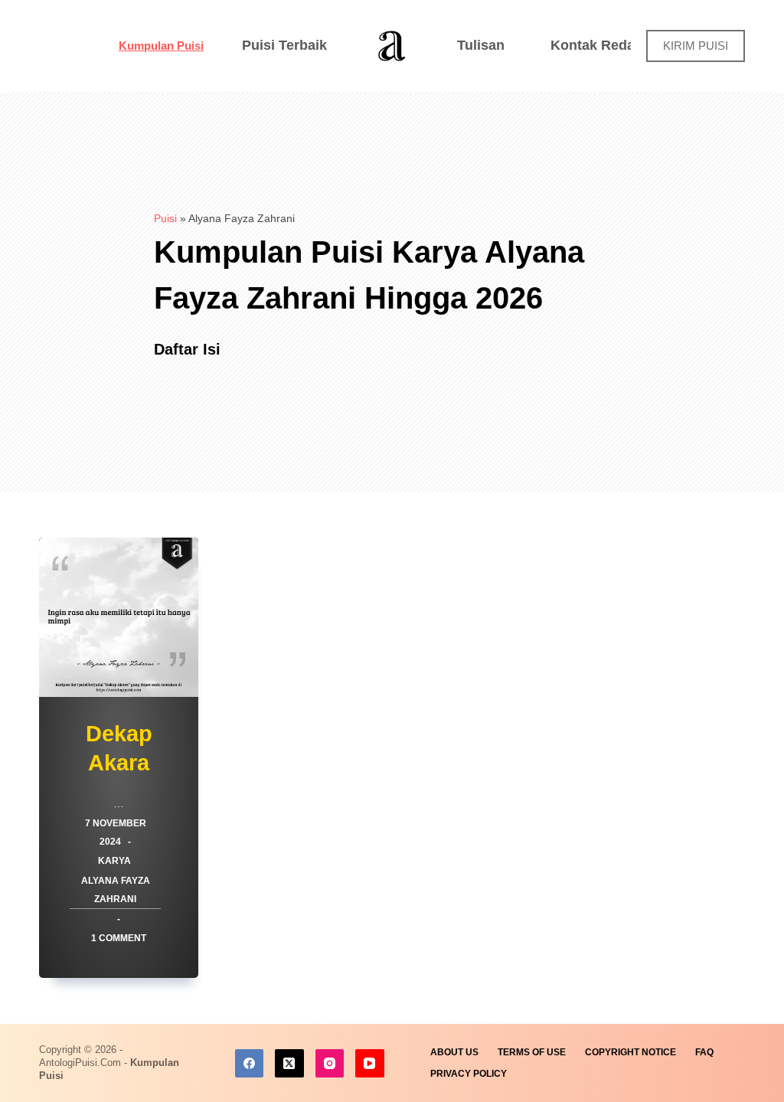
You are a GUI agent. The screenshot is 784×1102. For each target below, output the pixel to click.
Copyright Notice (630, 1052)
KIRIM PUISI (695, 45)
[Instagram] (330, 1063)
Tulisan (481, 45)
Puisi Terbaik (284, 45)
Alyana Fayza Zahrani (115, 889)
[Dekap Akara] (118, 617)
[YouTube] (369, 1063)
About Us (454, 1052)
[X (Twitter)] (289, 1063)
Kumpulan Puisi (161, 45)
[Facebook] (249, 1063)
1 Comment (118, 938)
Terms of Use (532, 1052)
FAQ (704, 1052)
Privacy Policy (468, 1073)
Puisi (165, 218)
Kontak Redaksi (602, 45)
